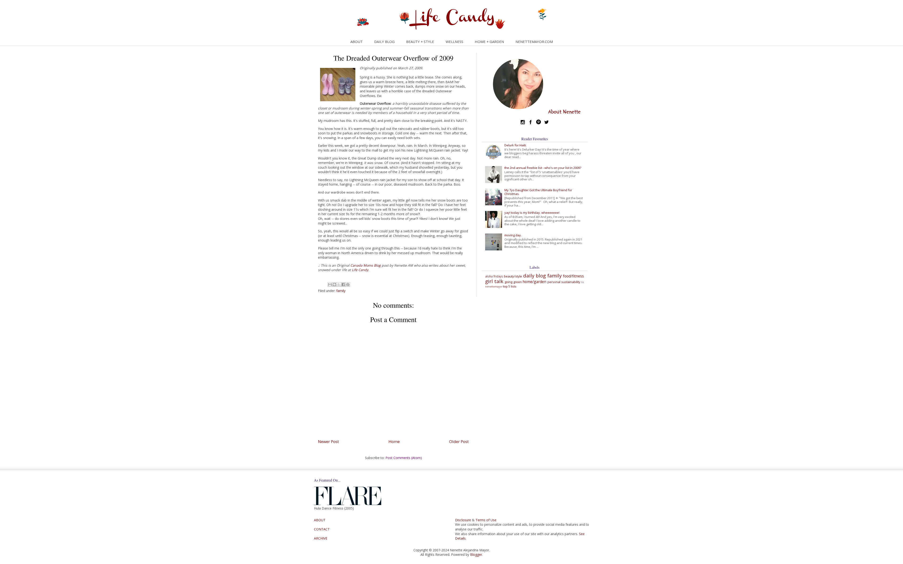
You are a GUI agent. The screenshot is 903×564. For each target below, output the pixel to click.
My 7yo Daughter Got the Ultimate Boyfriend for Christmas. (538, 192)
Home (394, 441)
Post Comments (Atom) (403, 457)
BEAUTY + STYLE (420, 41)
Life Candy (360, 270)
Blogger (476, 554)
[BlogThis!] (334, 284)
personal (553, 282)
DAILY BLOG (384, 41)
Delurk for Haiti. (515, 145)
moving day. (513, 235)
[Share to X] (339, 284)
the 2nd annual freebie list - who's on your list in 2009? (542, 168)
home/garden (534, 281)
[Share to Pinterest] (347, 284)
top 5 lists (509, 286)
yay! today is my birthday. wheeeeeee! (531, 212)
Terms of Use (485, 520)
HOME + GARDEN (489, 41)
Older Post (459, 441)
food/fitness (573, 276)
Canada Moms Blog (365, 265)
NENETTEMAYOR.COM (534, 41)
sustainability (570, 282)
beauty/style (513, 276)
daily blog (534, 275)
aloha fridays (494, 276)
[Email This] (330, 284)
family (340, 290)
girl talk (494, 281)
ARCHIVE (320, 538)
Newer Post (328, 441)
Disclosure (463, 520)
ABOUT (356, 41)
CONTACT (322, 529)
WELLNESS (454, 41)
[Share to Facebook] (343, 284)
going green (513, 282)
